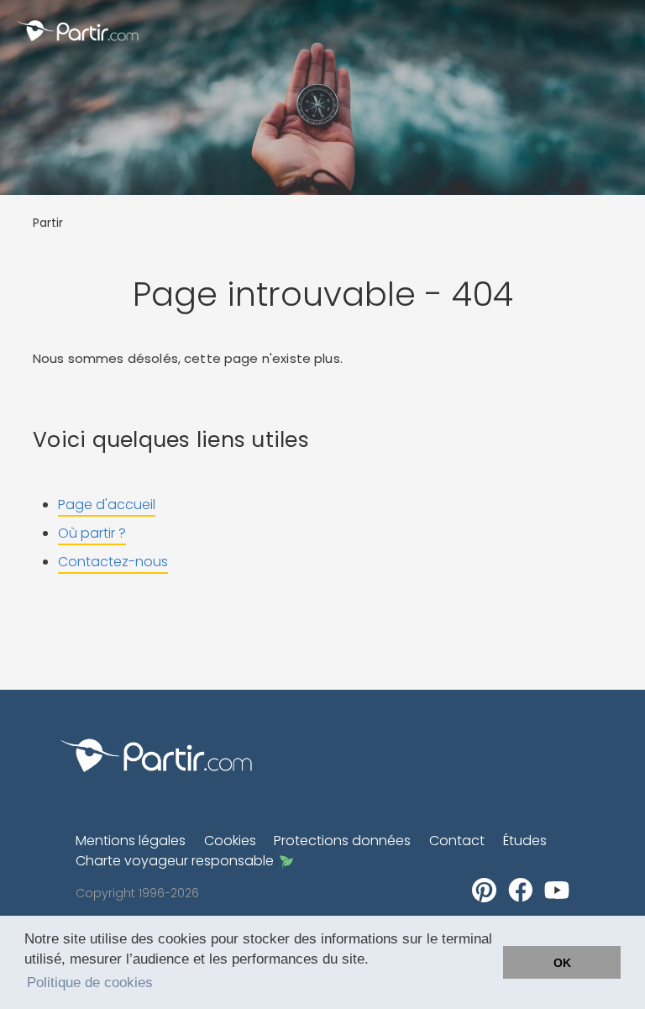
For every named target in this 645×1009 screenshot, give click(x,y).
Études (525, 840)
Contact (457, 840)
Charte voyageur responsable (175, 860)
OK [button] (562, 963)
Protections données (342, 840)
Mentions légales (131, 840)
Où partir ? (92, 533)
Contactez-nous (113, 561)
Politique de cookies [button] (90, 983)
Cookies (230, 840)
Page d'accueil (106, 504)
